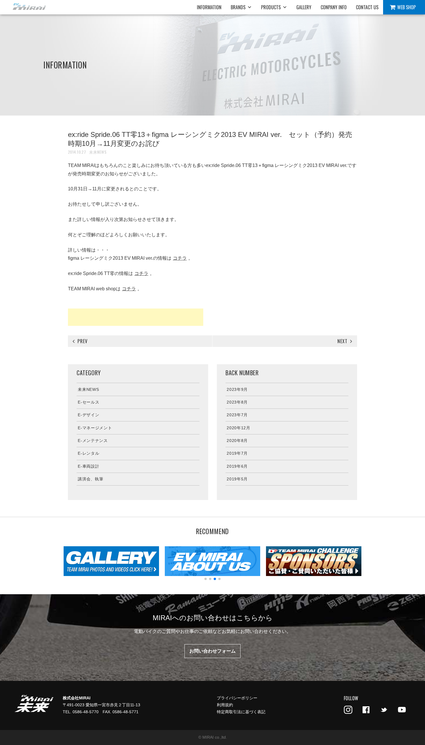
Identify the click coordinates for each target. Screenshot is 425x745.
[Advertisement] (135, 317)
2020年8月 (237, 440)
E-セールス (88, 402)
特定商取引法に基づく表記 (241, 711)
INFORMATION (209, 7)
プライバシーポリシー (237, 698)
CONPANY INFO (334, 7)
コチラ (180, 258)
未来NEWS (98, 152)
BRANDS (238, 7)
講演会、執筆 (90, 479)
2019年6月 (237, 466)
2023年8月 (237, 402)
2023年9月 (237, 389)
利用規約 (225, 705)
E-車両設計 (88, 466)
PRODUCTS (271, 7)
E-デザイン (88, 415)
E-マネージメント (95, 428)
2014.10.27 (77, 152)
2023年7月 (237, 415)
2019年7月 (237, 453)
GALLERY (303, 7)
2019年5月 (237, 479)
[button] (205, 579)
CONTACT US (367, 7)
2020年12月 (238, 428)
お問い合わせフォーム (212, 651)
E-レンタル (88, 453)
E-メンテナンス (93, 440)
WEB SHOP (406, 7)
